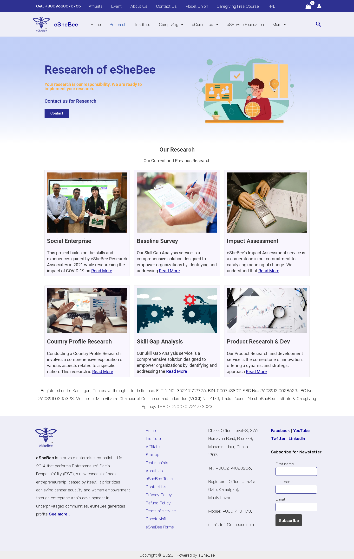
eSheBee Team (159, 478)
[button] (318, 24)
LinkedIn (297, 438)
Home (151, 430)
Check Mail (156, 518)
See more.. (59, 514)
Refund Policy (158, 503)
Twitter (278, 438)
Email (280, 499)
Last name (284, 481)
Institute (153, 438)
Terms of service (161, 511)
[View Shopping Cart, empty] (310, 6)
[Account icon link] (319, 6)
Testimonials (157, 462)
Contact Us (156, 486)
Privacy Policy (159, 494)
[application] (180, 24)
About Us (154, 470)
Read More (101, 270)
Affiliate (153, 446)
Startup (152, 454)
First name (284, 463)
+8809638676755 (63, 5)
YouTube (301, 430)
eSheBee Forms (160, 527)
